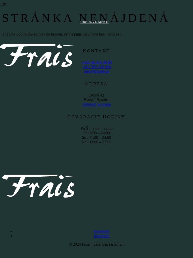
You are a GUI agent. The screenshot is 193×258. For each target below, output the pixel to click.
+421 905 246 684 (96, 66)
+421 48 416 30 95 (96, 62)
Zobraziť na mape (96, 104)
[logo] (37, 92)
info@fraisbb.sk (96, 71)
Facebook (101, 231)
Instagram (101, 236)
